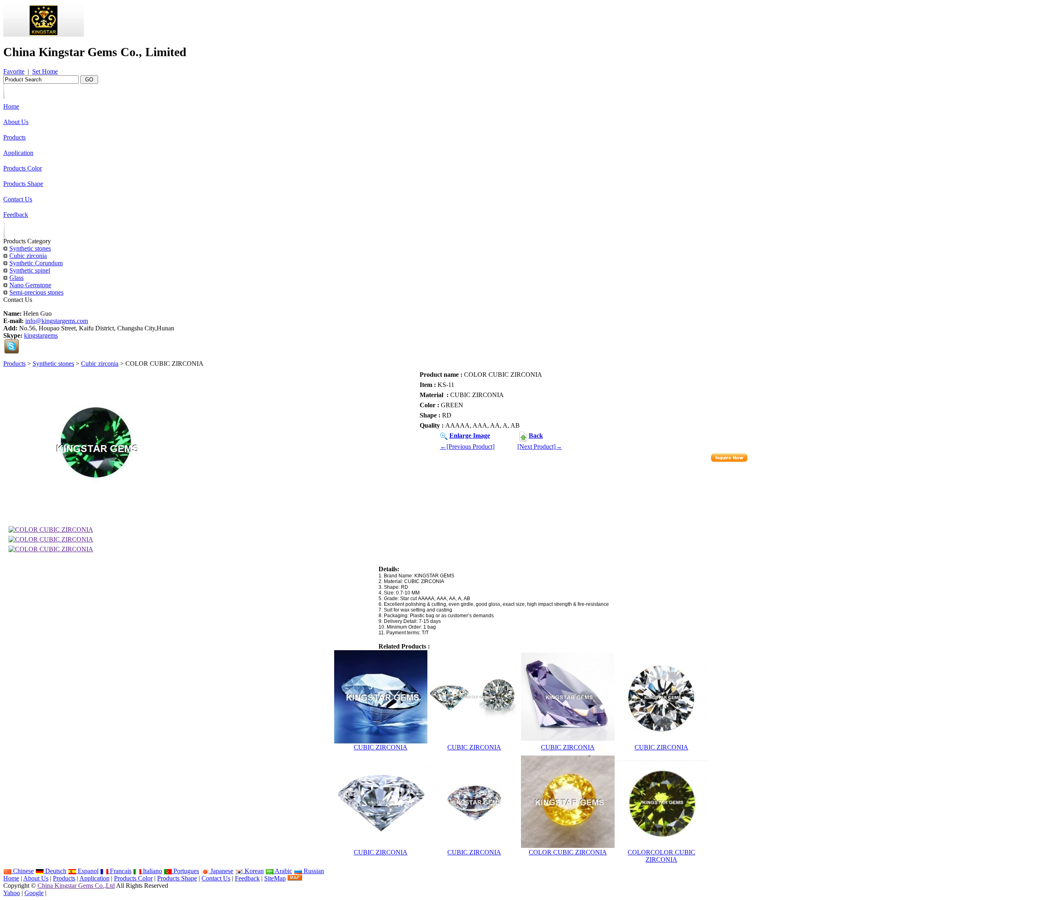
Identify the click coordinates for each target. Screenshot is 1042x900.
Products (14, 363)
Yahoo (11, 892)
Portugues (185, 870)
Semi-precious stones (36, 292)
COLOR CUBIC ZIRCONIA (568, 852)
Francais (119, 870)
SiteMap (275, 878)
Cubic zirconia (99, 363)
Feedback (247, 878)
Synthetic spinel (29, 270)
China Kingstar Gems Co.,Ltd (76, 885)
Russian (313, 870)
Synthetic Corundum (36, 263)
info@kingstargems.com (56, 320)
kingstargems (41, 335)
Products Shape (177, 878)
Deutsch (55, 870)
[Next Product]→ (539, 446)
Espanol (87, 870)
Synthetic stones (53, 363)
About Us (35, 878)
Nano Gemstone (30, 285)
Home (11, 878)
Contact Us (215, 878)
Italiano (151, 870)
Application (94, 878)
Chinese (22, 870)
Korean (253, 870)
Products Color (133, 878)
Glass (16, 277)
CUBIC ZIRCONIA (380, 747)
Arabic (283, 870)
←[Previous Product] (467, 446)
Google (34, 892)
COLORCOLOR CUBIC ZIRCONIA (661, 856)
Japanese (221, 870)
